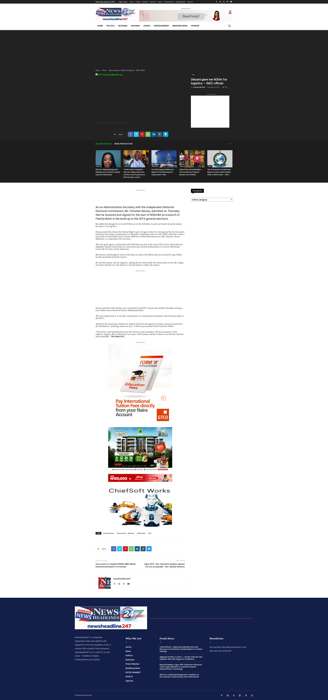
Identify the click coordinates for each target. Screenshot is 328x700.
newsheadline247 (199, 87)
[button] (229, 26)
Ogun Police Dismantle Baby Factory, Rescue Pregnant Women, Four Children (190, 172)
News (104, 70)
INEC (149, 533)
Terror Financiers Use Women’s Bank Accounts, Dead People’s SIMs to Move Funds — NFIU (219, 172)
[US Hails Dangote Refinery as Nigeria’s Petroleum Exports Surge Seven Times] (164, 159)
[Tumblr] (159, 134)
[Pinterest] (142, 134)
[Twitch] (240, 695)
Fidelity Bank (141, 533)
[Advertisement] (164, 48)
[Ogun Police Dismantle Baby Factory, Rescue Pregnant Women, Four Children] (191, 159)
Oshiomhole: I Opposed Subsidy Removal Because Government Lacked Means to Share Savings (181, 649)
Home (98, 70)
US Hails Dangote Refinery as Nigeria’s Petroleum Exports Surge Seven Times (162, 172)
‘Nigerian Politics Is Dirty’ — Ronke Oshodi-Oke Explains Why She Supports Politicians (181, 658)
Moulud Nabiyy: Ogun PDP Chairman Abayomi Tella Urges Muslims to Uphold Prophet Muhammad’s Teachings (181, 666)
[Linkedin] (153, 134)
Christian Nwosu (108, 533)
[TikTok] (233, 695)
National (127, 166)
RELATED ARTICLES (104, 144)
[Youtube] (230, 1)
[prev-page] (227, 143)
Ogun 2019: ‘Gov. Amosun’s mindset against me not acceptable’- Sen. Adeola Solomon (164, 565)
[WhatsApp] (148, 134)
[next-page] (231, 143)
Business (155, 166)
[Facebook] (216, 1)
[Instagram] (220, 1)
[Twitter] (223, 1)
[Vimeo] (227, 1)
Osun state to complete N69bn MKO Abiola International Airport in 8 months (116, 565)
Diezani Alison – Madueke (125, 533)
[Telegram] (165, 134)
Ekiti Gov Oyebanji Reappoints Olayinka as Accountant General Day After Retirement (108, 172)
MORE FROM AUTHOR (123, 144)
